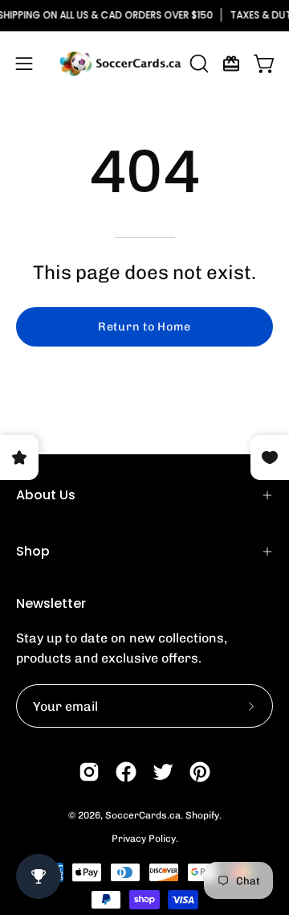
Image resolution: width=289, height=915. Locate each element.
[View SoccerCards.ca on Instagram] (89, 772)
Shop (33, 551)
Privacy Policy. (145, 838)
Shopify (202, 815)
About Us (45, 495)
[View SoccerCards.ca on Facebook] (126, 772)
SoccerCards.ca (143, 815)
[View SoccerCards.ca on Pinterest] (200, 772)
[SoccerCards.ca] (120, 63)
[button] (197, 63)
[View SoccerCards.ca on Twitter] (163, 772)
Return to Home (144, 326)
